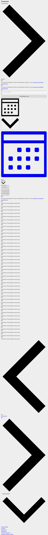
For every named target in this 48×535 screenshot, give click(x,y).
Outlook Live (4, 531)
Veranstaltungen (4, 3)
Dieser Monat (4, 416)
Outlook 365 (3, 529)
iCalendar (3, 528)
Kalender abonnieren (5, 493)
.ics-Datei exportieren (5, 532)
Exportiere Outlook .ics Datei (7, 534)
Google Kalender (4, 526)
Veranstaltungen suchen (24, 96)
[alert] (24, 82)
